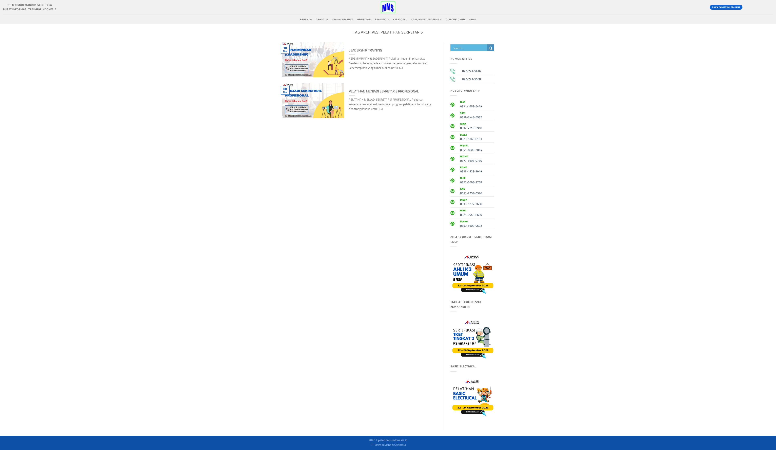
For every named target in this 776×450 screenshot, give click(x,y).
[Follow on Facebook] (747, 7)
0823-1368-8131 (471, 137)
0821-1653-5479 (471, 105)
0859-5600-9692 (471, 224)
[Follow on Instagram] (754, 7)
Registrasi (364, 19)
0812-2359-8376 (471, 191)
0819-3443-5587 (471, 115)
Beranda (306, 19)
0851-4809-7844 (471, 148)
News (472, 19)
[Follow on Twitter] (762, 7)
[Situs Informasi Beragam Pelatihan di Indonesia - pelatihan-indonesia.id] (388, 7)
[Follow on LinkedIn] (769, 7)
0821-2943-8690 (471, 213)
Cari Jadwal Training (425, 19)
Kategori (399, 19)
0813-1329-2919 (471, 170)
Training (380, 19)
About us (322, 19)
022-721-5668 (471, 79)
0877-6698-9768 (471, 180)
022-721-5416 (471, 71)
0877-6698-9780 (471, 159)
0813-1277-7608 (471, 202)
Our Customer (455, 19)
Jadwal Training (342, 19)
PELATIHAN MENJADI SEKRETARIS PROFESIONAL (384, 91)
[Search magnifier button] (490, 48)
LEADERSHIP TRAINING (365, 50)
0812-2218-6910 (471, 126)
